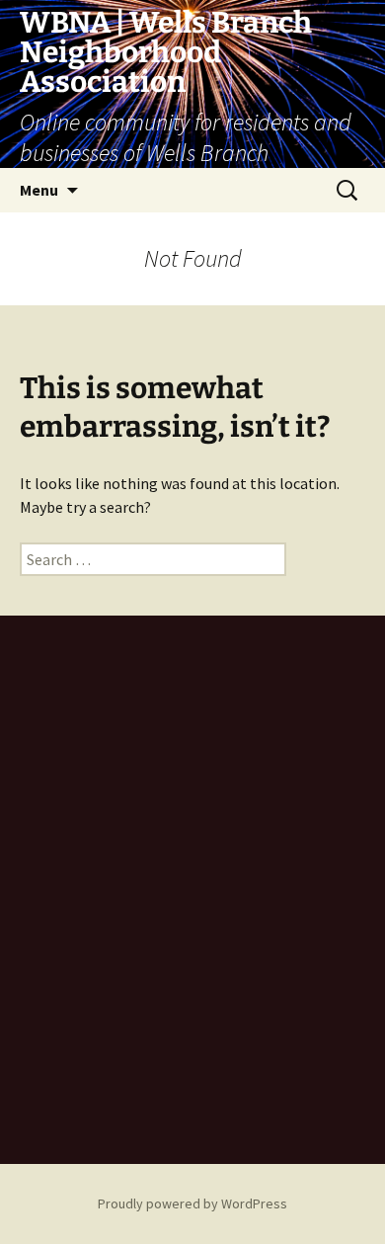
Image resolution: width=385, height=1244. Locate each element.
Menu (39, 190)
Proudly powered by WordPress (192, 1203)
